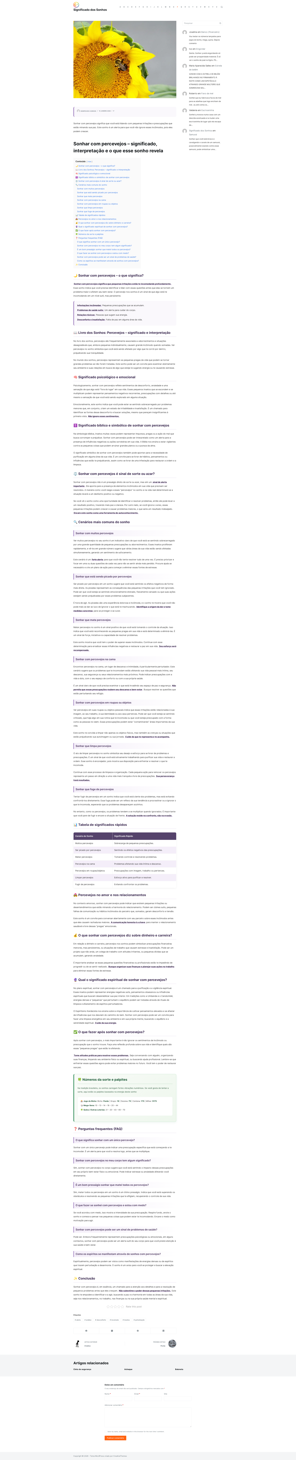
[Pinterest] (138, 1331)
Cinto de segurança (82, 1369)
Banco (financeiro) (210, 32)
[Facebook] (86, 1331)
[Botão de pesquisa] (220, 23)
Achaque (128, 1369)
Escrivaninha (207, 110)
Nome (108, 1394)
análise (88, 1320)
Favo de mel (207, 93)
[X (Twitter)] (112, 1331)
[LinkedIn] (163, 1331)
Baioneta (179, 1369)
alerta (78, 1320)
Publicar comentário (115, 1438)
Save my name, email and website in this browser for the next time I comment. (136, 1431)
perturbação (139, 1320)
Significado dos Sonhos (90, 9)
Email (137, 1394)
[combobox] (200, 23)
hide (89, 162)
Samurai (193, 134)
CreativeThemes (120, 1456)
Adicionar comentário (114, 1405)
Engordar (200, 49)
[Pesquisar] (222, 7)
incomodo (114, 1320)
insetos (126, 1320)
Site (165, 1394)
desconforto (100, 1320)
